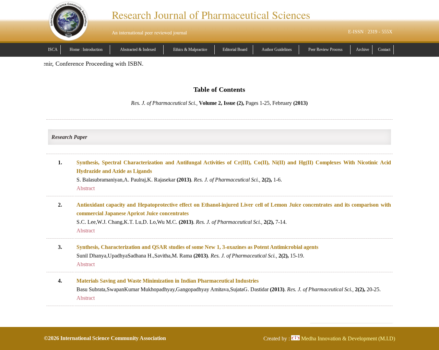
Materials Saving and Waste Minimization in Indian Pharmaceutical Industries (167, 281)
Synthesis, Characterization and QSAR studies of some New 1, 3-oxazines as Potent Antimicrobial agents (197, 247)
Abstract (85, 188)
